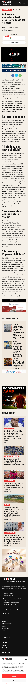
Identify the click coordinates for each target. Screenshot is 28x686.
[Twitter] (16, 75)
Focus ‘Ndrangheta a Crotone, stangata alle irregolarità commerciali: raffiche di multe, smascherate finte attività (17, 348)
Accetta (14, 676)
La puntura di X (9, 428)
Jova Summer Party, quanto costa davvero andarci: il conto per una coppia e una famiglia (13, 486)
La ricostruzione (9, 533)
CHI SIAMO (6, 613)
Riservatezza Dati (18, 683)
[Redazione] (5, 30)
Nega (14, 680)
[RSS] (10, 609)
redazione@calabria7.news (9, 604)
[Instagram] (6, 609)
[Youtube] (17, 609)
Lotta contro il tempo (11, 456)
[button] (25, 659)
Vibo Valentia (7, 10)
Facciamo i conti (9, 480)
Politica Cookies (8, 683)
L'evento (7, 505)
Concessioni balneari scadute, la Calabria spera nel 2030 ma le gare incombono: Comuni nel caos (14, 462)
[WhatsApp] (20, 75)
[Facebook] (12, 75)
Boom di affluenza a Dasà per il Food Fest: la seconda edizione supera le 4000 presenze (18, 363)
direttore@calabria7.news (9, 600)
